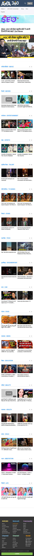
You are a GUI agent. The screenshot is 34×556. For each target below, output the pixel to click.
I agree (17, 553)
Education (25, 529)
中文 (3, 541)
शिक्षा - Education (7, 360)
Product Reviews (17, 529)
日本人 (14, 538)
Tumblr (28, 546)
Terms (3, 528)
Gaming (25, 531)
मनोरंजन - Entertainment (9, 115)
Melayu (4, 547)
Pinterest (29, 543)
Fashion (15, 531)
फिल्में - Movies (6, 91)
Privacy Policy (5, 526)
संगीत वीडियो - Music (7, 67)
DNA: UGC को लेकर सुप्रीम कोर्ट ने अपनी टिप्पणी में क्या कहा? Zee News (15, 30)
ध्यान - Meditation (7, 458)
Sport (24, 525)
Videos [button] (3, 9)
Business (15, 525)
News (24, 526)
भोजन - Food (5, 311)
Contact (4, 525)
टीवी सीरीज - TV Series (8, 189)
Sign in (30, 3)
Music (24, 523)
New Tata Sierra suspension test (8, 252)
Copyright (4, 529)
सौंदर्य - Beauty (6, 385)
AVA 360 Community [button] (12, 9)
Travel (14, 533)
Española (15, 546)
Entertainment (26, 533)
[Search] (25, 3)
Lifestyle (15, 528)
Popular (3, 12)
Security (15, 526)
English (4, 538)
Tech (24, 528)
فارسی (14, 541)
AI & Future (15, 523)
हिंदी (3, 546)
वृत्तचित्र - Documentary (9, 262)
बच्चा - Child (5, 434)
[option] (9, 77)
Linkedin (29, 544)
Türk (14, 547)
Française (4, 543)
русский (15, 544)
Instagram (29, 541)
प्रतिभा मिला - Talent (7, 165)
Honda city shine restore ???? (24, 301)
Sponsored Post (6, 533)
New (27, 9)
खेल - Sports (5, 140)
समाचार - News (5, 336)
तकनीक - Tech (5, 238)
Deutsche (4, 544)
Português (15, 543)
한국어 (14, 539)
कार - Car (4, 287)
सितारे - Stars (5, 213)
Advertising (5, 531)
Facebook (29, 538)
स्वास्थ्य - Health (6, 409)
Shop (22, 9)
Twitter (28, 539)
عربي (3, 539)
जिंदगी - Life (5, 483)
